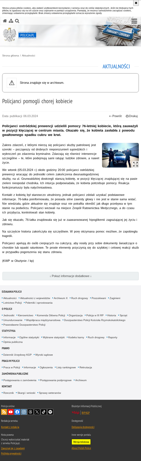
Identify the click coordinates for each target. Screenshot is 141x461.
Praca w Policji (11, 361)
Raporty (112, 337)
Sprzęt (123, 315)
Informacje (9, 337)
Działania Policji (12, 292)
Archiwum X (61, 298)
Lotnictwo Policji (12, 302)
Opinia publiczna (13, 341)
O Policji (7, 309)
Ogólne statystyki (29, 337)
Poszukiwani (99, 298)
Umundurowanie (12, 320)
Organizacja (76, 315)
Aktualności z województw (35, 298)
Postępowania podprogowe (56, 380)
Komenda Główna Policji (51, 315)
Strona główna (10, 55)
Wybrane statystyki (54, 337)
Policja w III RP (95, 315)
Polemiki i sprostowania (39, 302)
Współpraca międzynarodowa (43, 320)
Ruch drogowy (79, 298)
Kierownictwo (25, 315)
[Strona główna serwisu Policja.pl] (5, 21)
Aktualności (28, 55)
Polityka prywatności (11, 453)
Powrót (117, 116)
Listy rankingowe (66, 367)
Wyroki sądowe (44, 354)
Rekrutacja (85, 367)
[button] (134, 21)
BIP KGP (86, 412)
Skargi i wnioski (26, 392)
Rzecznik (8, 392)
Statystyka (8, 331)
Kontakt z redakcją (10, 427)
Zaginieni (115, 298)
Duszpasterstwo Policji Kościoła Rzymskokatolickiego (94, 320)
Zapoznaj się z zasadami (13, 448)
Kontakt (7, 386)
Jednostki (8, 315)
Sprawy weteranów (50, 392)
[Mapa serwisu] (11, 21)
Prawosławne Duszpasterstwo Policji (24, 324)
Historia (111, 315)
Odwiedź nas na (11, 412)
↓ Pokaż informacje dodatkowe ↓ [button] (71, 276)
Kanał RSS (4, 412)
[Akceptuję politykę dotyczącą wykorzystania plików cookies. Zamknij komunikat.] (136, 3)
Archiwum (81, 380)
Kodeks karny (76, 337)
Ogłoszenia (46, 367)
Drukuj (133, 116)
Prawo (6, 348)
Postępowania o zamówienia (19, 380)
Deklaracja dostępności (83, 427)
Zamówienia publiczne (15, 374)
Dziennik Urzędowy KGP (17, 354)
